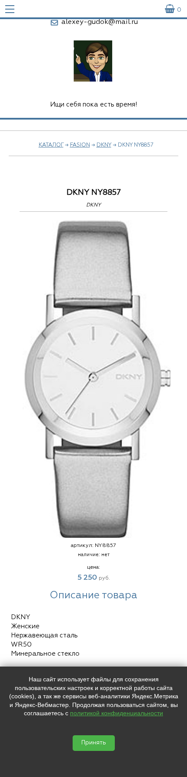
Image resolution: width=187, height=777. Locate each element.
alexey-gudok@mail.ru (99, 22)
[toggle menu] (10, 8)
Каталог (51, 145)
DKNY (104, 145)
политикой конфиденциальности (116, 713)
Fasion (80, 145)
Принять (93, 743)
